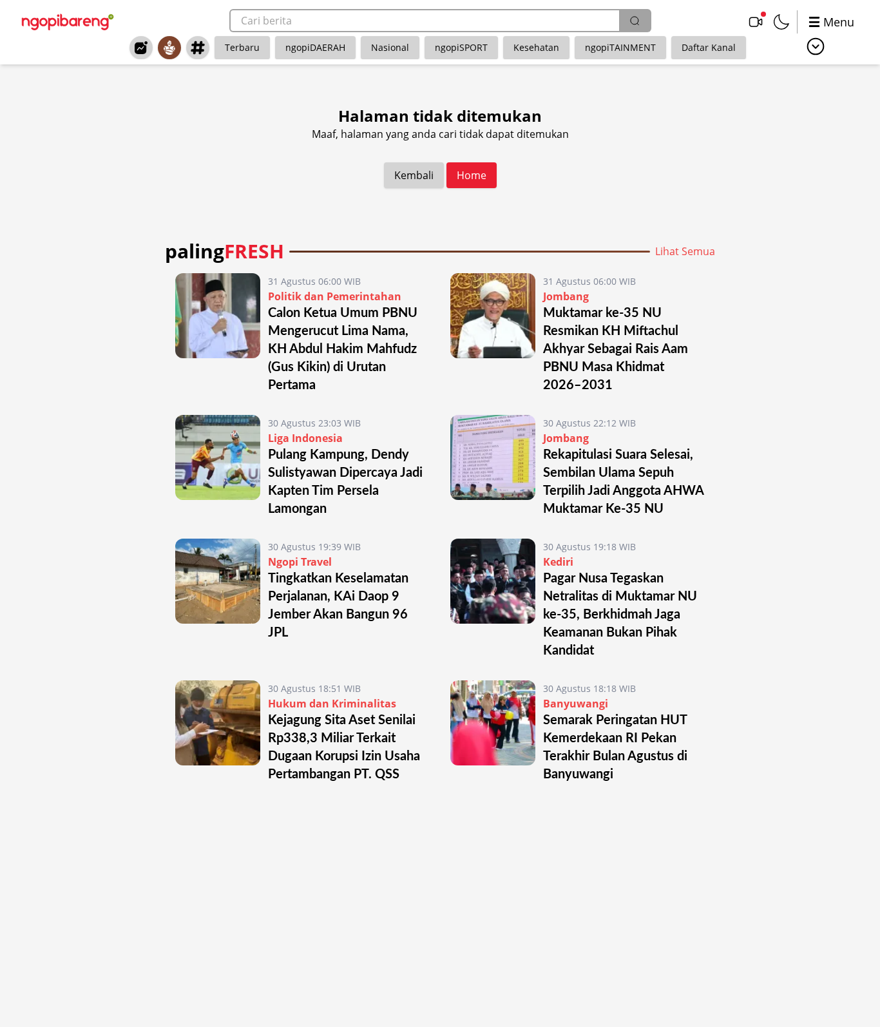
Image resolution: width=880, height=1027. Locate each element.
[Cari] (634, 20)
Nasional (390, 47)
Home (471, 175)
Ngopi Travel (300, 562)
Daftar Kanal (709, 47)
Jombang (566, 296)
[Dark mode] (781, 22)
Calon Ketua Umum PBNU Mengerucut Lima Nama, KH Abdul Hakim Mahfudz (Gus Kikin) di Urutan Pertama (342, 349)
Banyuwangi (575, 703)
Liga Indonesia (305, 438)
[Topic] (197, 47)
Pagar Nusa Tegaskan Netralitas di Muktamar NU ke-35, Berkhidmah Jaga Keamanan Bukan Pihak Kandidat (620, 614)
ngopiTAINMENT (620, 47)
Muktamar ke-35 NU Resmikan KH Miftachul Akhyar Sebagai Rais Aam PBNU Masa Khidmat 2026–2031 (615, 349)
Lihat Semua (685, 251)
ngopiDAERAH (315, 47)
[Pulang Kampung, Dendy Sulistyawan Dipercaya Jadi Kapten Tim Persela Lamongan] (217, 466)
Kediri (558, 562)
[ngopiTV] (755, 22)
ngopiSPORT (461, 47)
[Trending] (141, 47)
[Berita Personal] (169, 47)
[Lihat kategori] (815, 46)
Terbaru (242, 47)
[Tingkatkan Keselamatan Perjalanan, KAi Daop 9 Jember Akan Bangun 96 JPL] (217, 599)
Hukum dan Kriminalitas (332, 703)
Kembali (414, 175)
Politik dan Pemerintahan (334, 296)
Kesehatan (536, 47)
